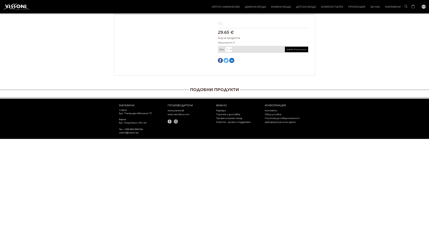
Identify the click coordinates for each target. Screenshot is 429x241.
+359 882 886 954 (133, 129)
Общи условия (273, 114)
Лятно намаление (226, 6)
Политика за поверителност (282, 118)
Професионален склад (229, 118)
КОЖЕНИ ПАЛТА (332, 6)
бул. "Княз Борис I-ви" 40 (132, 122)
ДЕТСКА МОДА (306, 6)
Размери (221, 110)
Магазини (393, 6)
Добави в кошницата (297, 49)
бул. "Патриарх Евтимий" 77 (135, 113)
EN (423, 6)
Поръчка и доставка (228, 114)
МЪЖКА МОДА (281, 6)
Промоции (356, 6)
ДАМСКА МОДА (255, 6)
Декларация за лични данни (280, 122)
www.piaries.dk (176, 110)
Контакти (271, 110)
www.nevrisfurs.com (178, 114)
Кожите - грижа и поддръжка (233, 122)
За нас (375, 6)
